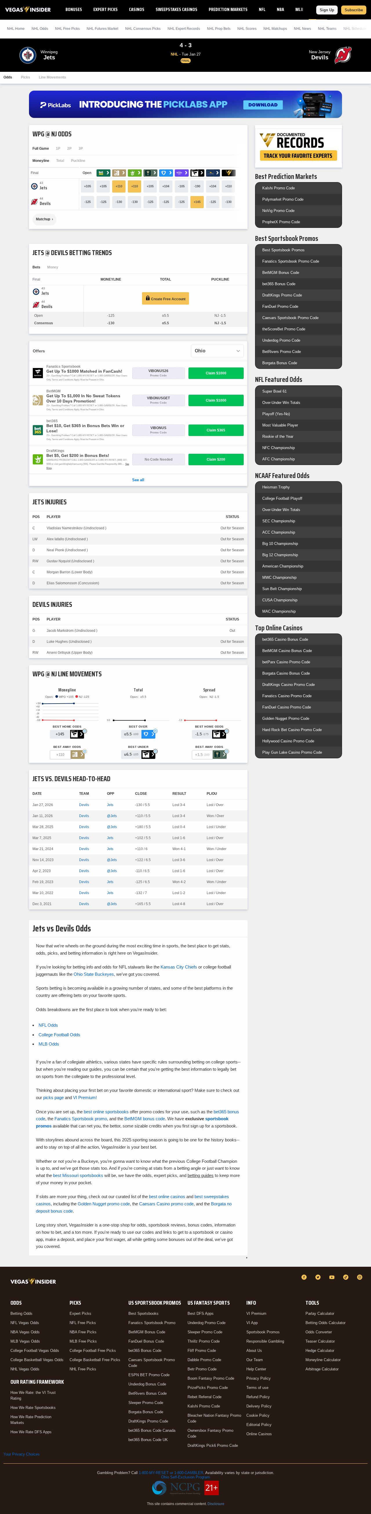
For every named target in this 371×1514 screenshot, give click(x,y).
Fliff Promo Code (202, 1350)
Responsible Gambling (265, 1341)
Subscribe (354, 10)
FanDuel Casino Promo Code (286, 707)
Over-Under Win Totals (281, 402)
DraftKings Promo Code (282, 295)
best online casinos (167, 1196)
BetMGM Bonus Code (280, 272)
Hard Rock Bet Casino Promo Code (292, 730)
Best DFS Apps (201, 1313)
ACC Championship (278, 532)
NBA (280, 9)
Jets (110, 805)
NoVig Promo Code (278, 210)
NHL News (302, 29)
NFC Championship (278, 448)
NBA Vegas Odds (25, 1332)
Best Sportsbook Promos (283, 250)
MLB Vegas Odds (25, 1341)
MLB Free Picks (83, 1341)
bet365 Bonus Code (278, 284)
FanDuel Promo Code (280, 306)
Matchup (43, 219)
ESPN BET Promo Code (149, 1375)
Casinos (136, 9)
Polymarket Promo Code (282, 199)
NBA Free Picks (83, 1332)
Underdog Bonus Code (147, 1384)
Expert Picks (105, 9)
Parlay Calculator (319, 1313)
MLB (299, 9)
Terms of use (257, 1387)
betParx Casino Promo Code (286, 662)
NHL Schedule (355, 29)
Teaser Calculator (320, 1341)
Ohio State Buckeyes (94, 974)
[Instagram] (360, 1277)
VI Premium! (85, 1097)
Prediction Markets (228, 9)
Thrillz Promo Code (204, 1341)
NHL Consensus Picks (143, 29)
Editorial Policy (259, 1425)
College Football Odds (59, 1034)
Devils (84, 805)
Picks (25, 77)
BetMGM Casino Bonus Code (287, 651)
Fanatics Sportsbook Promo (151, 1323)
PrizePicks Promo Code (208, 1387)
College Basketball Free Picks (95, 1360)
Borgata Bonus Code (279, 363)
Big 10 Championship (280, 543)
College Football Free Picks (93, 1350)
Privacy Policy (258, 1378)
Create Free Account (168, 299)
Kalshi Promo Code (278, 188)
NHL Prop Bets (218, 29)
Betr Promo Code (202, 1369)
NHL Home (16, 29)
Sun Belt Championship (282, 589)
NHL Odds (40, 29)
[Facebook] (304, 1277)
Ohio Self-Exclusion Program (185, 1477)
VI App (252, 1323)
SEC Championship (278, 521)
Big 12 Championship (280, 555)
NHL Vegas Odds (24, 1369)
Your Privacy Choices (21, 1454)
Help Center (256, 1369)
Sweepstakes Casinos (176, 9)
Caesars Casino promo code (166, 1203)
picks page (53, 1097)
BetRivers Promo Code (281, 351)
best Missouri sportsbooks (78, 1175)
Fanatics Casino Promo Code (287, 696)
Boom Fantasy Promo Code (211, 1378)
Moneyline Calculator (323, 1360)
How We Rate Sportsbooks (33, 1407)
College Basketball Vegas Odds (36, 1360)
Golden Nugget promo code (104, 1203)
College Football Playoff (282, 498)
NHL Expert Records (184, 29)
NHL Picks (67, 29)
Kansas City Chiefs (179, 966)
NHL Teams (327, 29)
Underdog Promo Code (281, 340)
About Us (254, 1350)
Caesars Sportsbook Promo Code (290, 318)
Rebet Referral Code (204, 1397)
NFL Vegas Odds (24, 1323)
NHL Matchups (275, 29)
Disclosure (216, 1504)
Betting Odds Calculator (325, 1323)
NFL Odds (48, 1025)
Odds (7, 77)
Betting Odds (21, 1313)
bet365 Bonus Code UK (148, 1440)
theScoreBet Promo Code (283, 329)
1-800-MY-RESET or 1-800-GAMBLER (171, 1473)
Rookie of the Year (277, 436)
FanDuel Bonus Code (146, 1341)
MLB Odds (49, 1043)
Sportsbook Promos (263, 1332)
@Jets (112, 816)
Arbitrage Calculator (322, 1369)
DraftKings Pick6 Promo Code (213, 1445)
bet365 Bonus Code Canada (151, 1430)
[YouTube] (332, 1277)
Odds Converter (318, 1332)
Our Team (254, 1360)
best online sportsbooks (106, 1111)
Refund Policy (258, 1397)
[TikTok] (346, 1277)
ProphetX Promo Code (281, 222)
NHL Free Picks (83, 1369)
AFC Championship (278, 459)
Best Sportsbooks (143, 1313)
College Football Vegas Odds (34, 1350)
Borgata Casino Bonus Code (286, 673)
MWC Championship (279, 577)
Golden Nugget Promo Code (285, 718)
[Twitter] (318, 1277)
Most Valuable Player (280, 425)
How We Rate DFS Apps (31, 1432)
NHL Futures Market (102, 29)
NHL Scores (247, 29)
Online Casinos (259, 1434)
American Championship (282, 566)
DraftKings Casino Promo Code (288, 684)
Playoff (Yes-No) (276, 414)
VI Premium (256, 1313)
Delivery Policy (259, 1406)
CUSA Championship (279, 600)
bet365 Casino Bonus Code (285, 639)
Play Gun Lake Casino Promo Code (292, 752)
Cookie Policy (258, 1415)
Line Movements (52, 77)
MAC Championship (279, 611)
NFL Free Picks (83, 1323)
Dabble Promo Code (204, 1360)
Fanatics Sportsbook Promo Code (290, 261)
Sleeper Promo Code (145, 1403)
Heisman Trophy (276, 487)
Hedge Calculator (319, 1350)
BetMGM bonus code (144, 1118)
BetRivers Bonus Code (147, 1393)
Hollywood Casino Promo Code (288, 741)
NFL (262, 9)
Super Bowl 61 (274, 391)
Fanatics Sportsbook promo (80, 1118)
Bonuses (74, 9)
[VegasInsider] (34, 1282)
